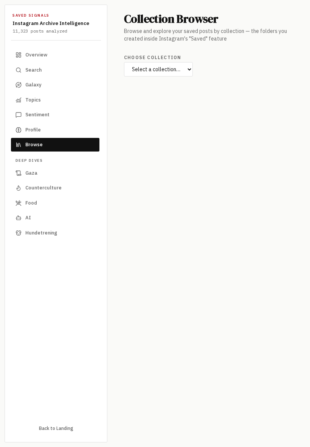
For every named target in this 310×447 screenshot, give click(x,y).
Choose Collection (152, 57)
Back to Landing (56, 428)
